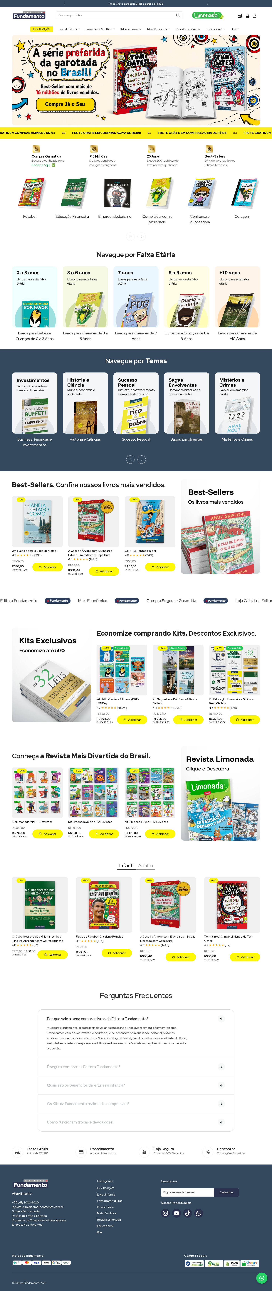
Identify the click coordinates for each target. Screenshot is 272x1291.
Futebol (29, 216)
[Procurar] (178, 15)
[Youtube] (176, 1213)
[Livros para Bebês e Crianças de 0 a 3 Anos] (34, 296)
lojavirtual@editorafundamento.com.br (37, 1207)
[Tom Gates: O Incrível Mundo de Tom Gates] (232, 905)
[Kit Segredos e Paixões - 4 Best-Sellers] (178, 670)
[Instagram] (165, 1213)
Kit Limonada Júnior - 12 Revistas (90, 822)
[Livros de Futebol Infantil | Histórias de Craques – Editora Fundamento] (29, 193)
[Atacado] (240, 15)
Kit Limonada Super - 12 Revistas (146, 822)
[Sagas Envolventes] (186, 403)
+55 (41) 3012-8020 (25, 1202)
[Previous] (64, 3)
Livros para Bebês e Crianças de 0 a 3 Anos (35, 336)
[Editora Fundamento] (29, 15)
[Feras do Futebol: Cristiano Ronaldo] (104, 905)
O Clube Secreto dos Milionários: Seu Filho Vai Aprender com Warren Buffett (37, 939)
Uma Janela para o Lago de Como (34, 551)
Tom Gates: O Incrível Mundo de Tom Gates (228, 939)
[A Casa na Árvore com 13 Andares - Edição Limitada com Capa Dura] (93, 521)
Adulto (145, 865)
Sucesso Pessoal (136, 439)
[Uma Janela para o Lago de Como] (37, 521)
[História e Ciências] (85, 403)
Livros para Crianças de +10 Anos (237, 336)
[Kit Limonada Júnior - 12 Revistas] (93, 792)
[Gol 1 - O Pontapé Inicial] (150, 521)
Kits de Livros (129, 29)
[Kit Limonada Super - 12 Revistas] (150, 792)
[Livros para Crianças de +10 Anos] (237, 296)
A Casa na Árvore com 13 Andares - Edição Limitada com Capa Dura (91, 553)
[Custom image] (208, 15)
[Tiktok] (187, 1213)
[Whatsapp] (198, 1213)
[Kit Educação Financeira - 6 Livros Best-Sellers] (234, 670)
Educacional (214, 29)
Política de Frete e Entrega (29, 1216)
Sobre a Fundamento (26, 1211)
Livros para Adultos (99, 29)
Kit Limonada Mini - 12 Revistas (32, 822)
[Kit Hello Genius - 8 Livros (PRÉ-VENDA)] (122, 670)
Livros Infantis (67, 29)
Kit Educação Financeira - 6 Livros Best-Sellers (231, 701)
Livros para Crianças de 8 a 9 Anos (186, 336)
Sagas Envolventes (187, 439)
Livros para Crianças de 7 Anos (136, 336)
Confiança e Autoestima (200, 219)
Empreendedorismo (114, 216)
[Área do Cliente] (247, 15)
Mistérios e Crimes (237, 439)
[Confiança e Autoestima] (199, 193)
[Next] (208, 3)
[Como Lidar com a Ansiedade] (157, 193)
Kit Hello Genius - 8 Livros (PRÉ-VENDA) (118, 701)
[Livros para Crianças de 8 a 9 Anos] (186, 296)
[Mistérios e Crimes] (237, 403)
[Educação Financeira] (72, 193)
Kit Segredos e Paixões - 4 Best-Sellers (175, 701)
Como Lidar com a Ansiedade (157, 219)
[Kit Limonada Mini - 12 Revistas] (37, 792)
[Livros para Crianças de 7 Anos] (136, 296)
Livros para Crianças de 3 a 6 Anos (85, 336)
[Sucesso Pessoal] (136, 403)
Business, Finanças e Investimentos (34, 442)
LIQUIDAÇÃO (41, 29)
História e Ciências (85, 439)
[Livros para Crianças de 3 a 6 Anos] (85, 296)
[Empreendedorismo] (114, 193)
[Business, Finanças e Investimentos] (34, 403)
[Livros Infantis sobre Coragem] (242, 193)
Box (233, 29)
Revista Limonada (188, 29)
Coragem (242, 216)
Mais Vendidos (157, 29)
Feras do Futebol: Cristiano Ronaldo (100, 936)
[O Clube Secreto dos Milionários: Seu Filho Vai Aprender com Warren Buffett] (40, 905)
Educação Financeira (72, 216)
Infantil (127, 865)
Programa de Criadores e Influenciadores (39, 1220)
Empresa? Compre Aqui (27, 1225)
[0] (254, 16)
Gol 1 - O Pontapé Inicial (140, 551)
